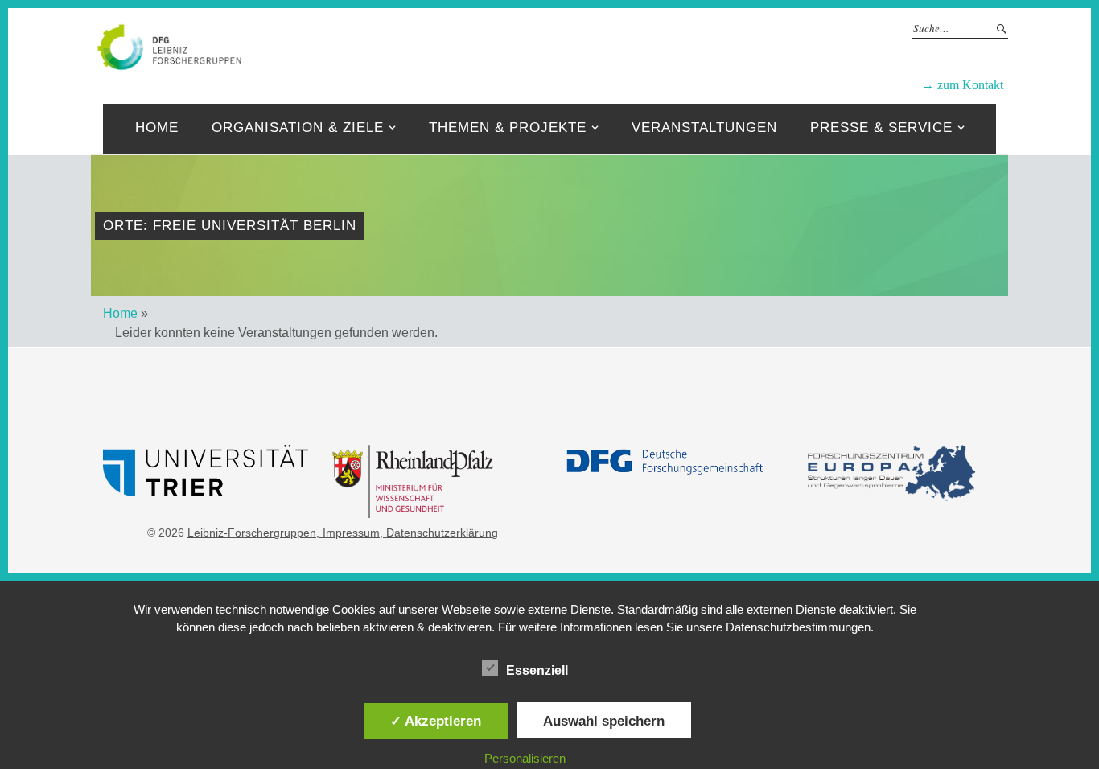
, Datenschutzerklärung (439, 532)
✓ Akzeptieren (435, 720)
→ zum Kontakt (962, 85)
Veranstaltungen (704, 127)
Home (157, 127)
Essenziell (537, 670)
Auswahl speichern (604, 720)
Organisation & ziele (298, 127)
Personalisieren (525, 758)
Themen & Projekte (508, 127)
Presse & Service (881, 127)
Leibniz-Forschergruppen (601, 46)
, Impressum (348, 532)
